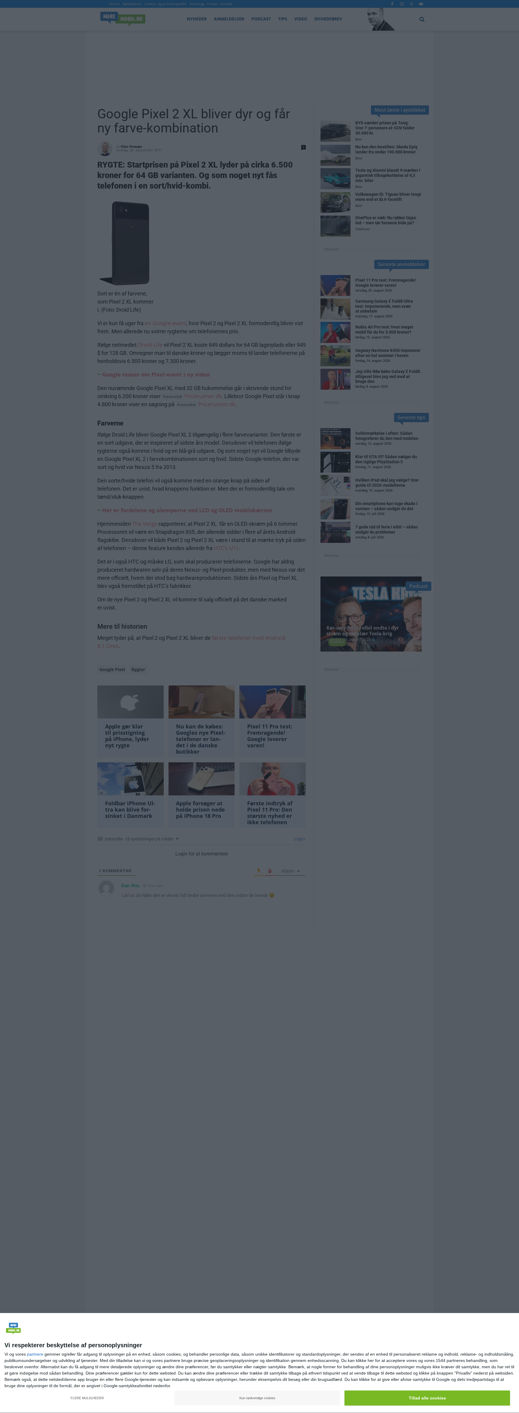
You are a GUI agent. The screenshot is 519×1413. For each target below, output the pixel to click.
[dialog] (259, 1363)
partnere (35, 1354)
